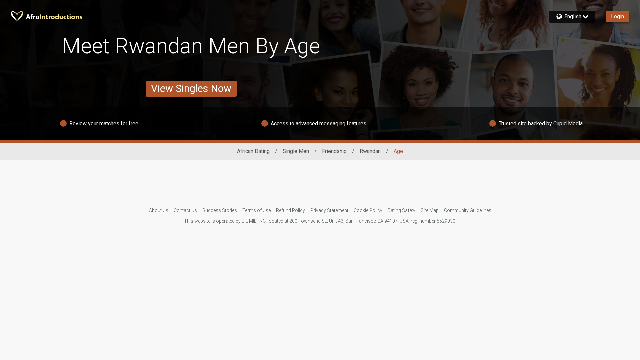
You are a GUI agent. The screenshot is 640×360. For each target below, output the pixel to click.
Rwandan (370, 151)
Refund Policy (290, 210)
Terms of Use (256, 210)
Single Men (296, 151)
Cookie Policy (368, 210)
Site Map (430, 210)
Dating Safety (401, 210)
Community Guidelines (467, 210)
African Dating (253, 151)
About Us (158, 210)
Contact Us (185, 210)
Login (617, 16)
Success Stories (219, 210)
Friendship (334, 151)
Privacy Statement (329, 210)
